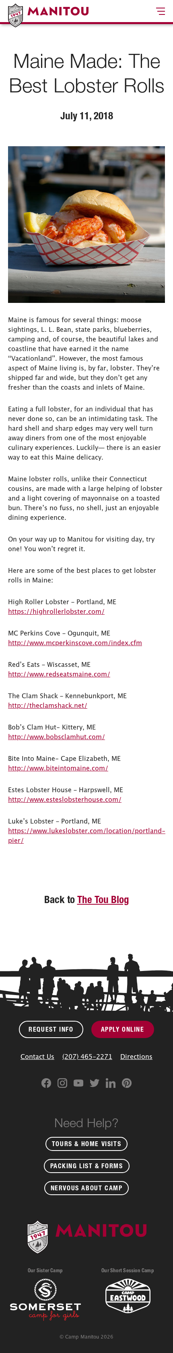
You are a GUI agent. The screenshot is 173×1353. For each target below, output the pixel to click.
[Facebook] (46, 1083)
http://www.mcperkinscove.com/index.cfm (75, 642)
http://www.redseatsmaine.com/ (59, 674)
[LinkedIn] (111, 1083)
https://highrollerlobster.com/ (56, 611)
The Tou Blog (103, 899)
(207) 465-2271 (87, 1056)
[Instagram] (62, 1083)
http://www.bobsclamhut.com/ (56, 736)
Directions (136, 1056)
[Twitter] (94, 1083)
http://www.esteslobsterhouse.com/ (65, 799)
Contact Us (37, 1056)
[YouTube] (78, 1083)
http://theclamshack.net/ (47, 705)
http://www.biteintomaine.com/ (58, 768)
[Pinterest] (127, 1083)
